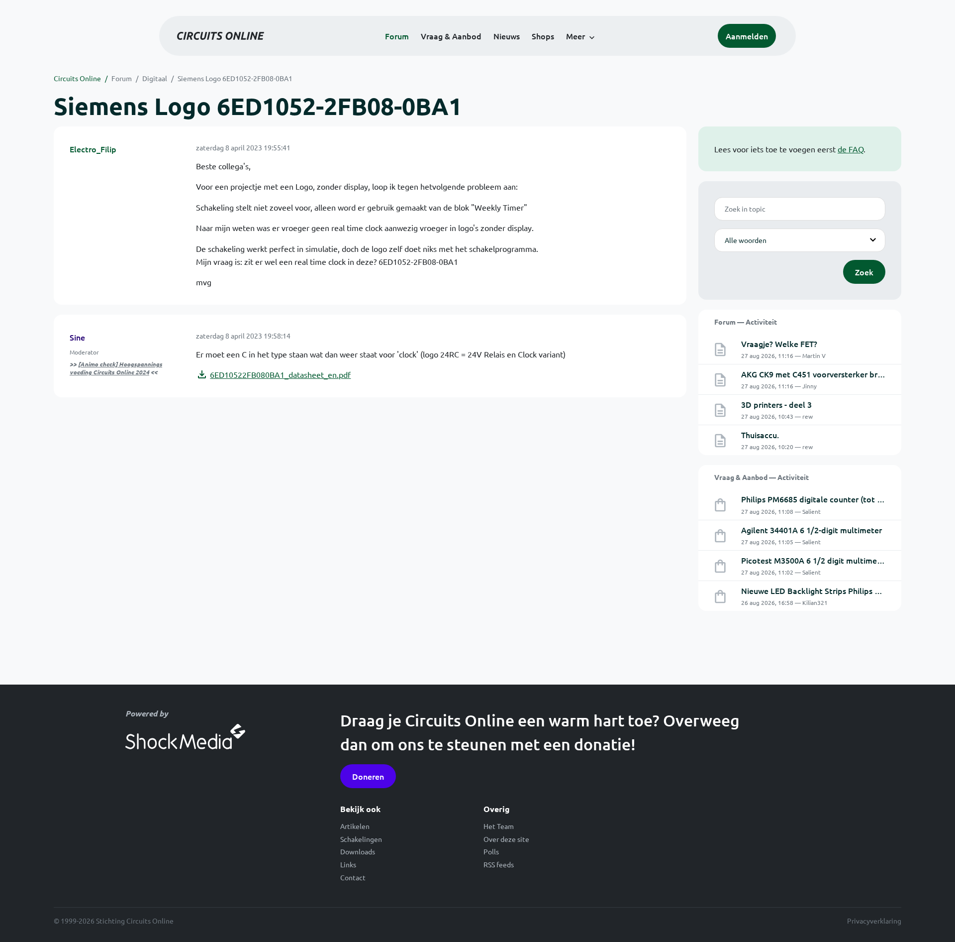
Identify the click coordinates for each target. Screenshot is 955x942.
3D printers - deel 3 (776, 404)
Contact (353, 877)
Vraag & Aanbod (451, 35)
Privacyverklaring (874, 920)
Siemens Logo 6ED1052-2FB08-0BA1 (235, 78)
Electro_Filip (93, 148)
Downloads (357, 851)
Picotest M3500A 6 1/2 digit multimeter (814, 560)
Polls (491, 851)
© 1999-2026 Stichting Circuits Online (114, 920)
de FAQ (850, 149)
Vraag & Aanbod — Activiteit (761, 476)
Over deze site (506, 838)
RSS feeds (498, 864)
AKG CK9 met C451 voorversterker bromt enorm (830, 373)
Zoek (864, 271)
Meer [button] (575, 35)
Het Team (498, 826)
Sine (77, 337)
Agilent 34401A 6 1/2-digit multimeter (811, 529)
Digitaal (154, 78)
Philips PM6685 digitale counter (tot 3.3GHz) (823, 498)
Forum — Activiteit (745, 321)
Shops (543, 35)
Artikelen (355, 826)
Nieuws (506, 35)
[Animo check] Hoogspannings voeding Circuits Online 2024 (116, 368)
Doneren (368, 776)
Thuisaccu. (760, 434)
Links (348, 864)
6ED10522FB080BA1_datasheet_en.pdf (280, 374)
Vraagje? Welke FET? (779, 343)
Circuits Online (77, 78)
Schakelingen (361, 838)
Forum (397, 35)
